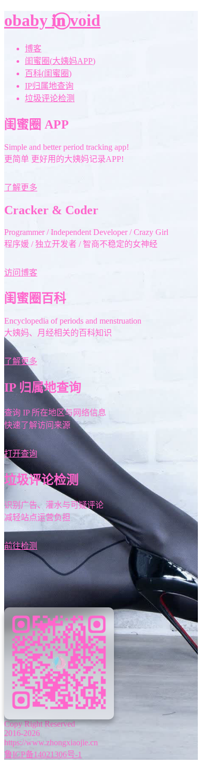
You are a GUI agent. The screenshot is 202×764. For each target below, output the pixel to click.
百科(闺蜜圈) (48, 73)
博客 (33, 48)
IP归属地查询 (49, 85)
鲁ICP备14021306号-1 (43, 754)
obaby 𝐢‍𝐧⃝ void (52, 20)
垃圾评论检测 (50, 98)
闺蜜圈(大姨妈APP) (60, 61)
